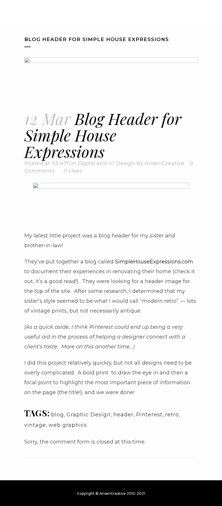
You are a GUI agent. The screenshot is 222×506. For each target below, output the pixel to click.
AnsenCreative (164, 163)
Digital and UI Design (106, 163)
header (123, 414)
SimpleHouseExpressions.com (154, 261)
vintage (35, 425)
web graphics (68, 425)
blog (57, 414)
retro (172, 414)
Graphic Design (88, 414)
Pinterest (149, 414)
